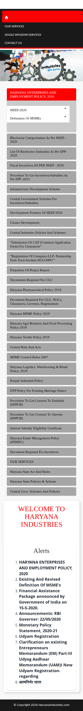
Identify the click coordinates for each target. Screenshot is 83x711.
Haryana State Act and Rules (30, 471)
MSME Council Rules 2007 (29, 357)
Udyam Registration (39, 636)
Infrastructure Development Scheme (35, 189)
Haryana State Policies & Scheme (33, 481)
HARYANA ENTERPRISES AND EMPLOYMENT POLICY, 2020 (33, 94)
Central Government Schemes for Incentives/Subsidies (33, 201)
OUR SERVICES (21, 461)
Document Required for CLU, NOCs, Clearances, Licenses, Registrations (36, 301)
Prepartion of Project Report (29, 270)
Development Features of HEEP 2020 (36, 212)
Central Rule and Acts (25, 347)
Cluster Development (24, 222)
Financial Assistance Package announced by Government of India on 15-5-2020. (43, 599)
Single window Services (23, 35)
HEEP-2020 (18, 110)
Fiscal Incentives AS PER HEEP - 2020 (37, 165)
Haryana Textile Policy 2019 (30, 337)
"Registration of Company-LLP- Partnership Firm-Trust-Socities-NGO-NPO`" (40, 258)
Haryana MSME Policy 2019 (30, 313)
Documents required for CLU (31, 280)
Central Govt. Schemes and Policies (35, 491)
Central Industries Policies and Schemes (38, 232)
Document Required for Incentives (34, 452)
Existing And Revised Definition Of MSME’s (40, 582)
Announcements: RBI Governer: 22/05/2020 (40, 616)
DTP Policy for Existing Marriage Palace (38, 390)
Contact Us (13, 43)
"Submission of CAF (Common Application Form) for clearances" (40, 244)
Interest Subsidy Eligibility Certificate (36, 428)
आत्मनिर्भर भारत (30, 682)
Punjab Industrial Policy (26, 380)
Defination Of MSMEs (25, 118)
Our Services (14, 26)
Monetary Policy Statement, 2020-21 (38, 627)
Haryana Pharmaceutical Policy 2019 (35, 290)
